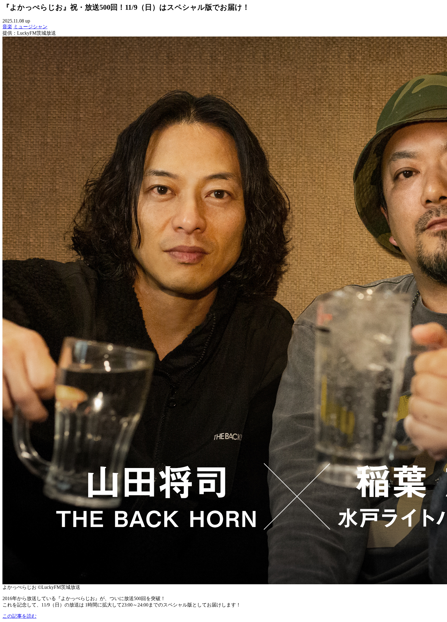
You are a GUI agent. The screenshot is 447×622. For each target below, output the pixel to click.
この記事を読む (19, 616)
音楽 (7, 26)
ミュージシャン (30, 26)
